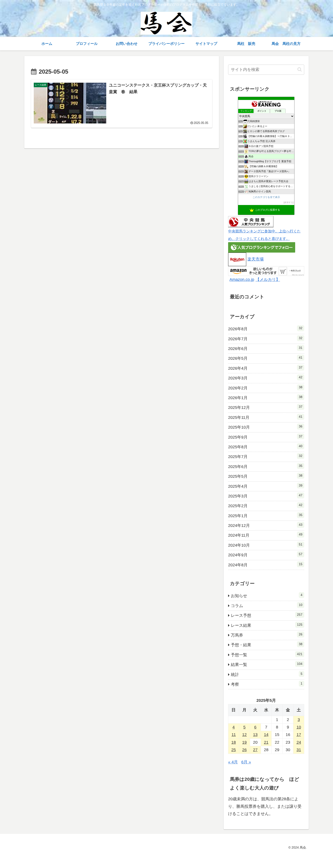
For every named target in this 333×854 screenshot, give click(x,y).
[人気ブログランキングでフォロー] (261, 247)
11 (234, 734)
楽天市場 (255, 259)
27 (255, 750)
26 (244, 750)
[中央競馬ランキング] (250, 221)
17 (299, 734)
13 (255, 734)
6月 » (246, 762)
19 (244, 742)
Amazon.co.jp (241, 279)
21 (266, 742)
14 (266, 734)
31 (299, 750)
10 (299, 727)
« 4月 (233, 762)
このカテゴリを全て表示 (266, 197)
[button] (300, 69)
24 (299, 742)
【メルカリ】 (268, 279)
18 (233, 742)
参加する (288, 202)
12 (244, 734)
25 (233, 750)
